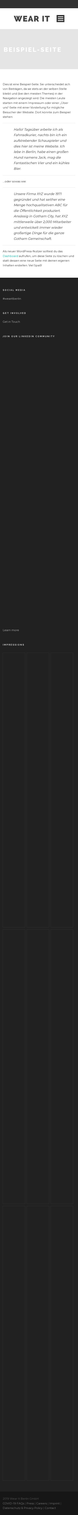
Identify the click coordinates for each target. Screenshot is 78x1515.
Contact (50, 1508)
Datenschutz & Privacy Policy (22, 1508)
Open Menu (60, 18)
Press (30, 1503)
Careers (41, 1503)
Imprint (54, 1503)
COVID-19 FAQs (13, 1503)
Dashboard (10, 256)
